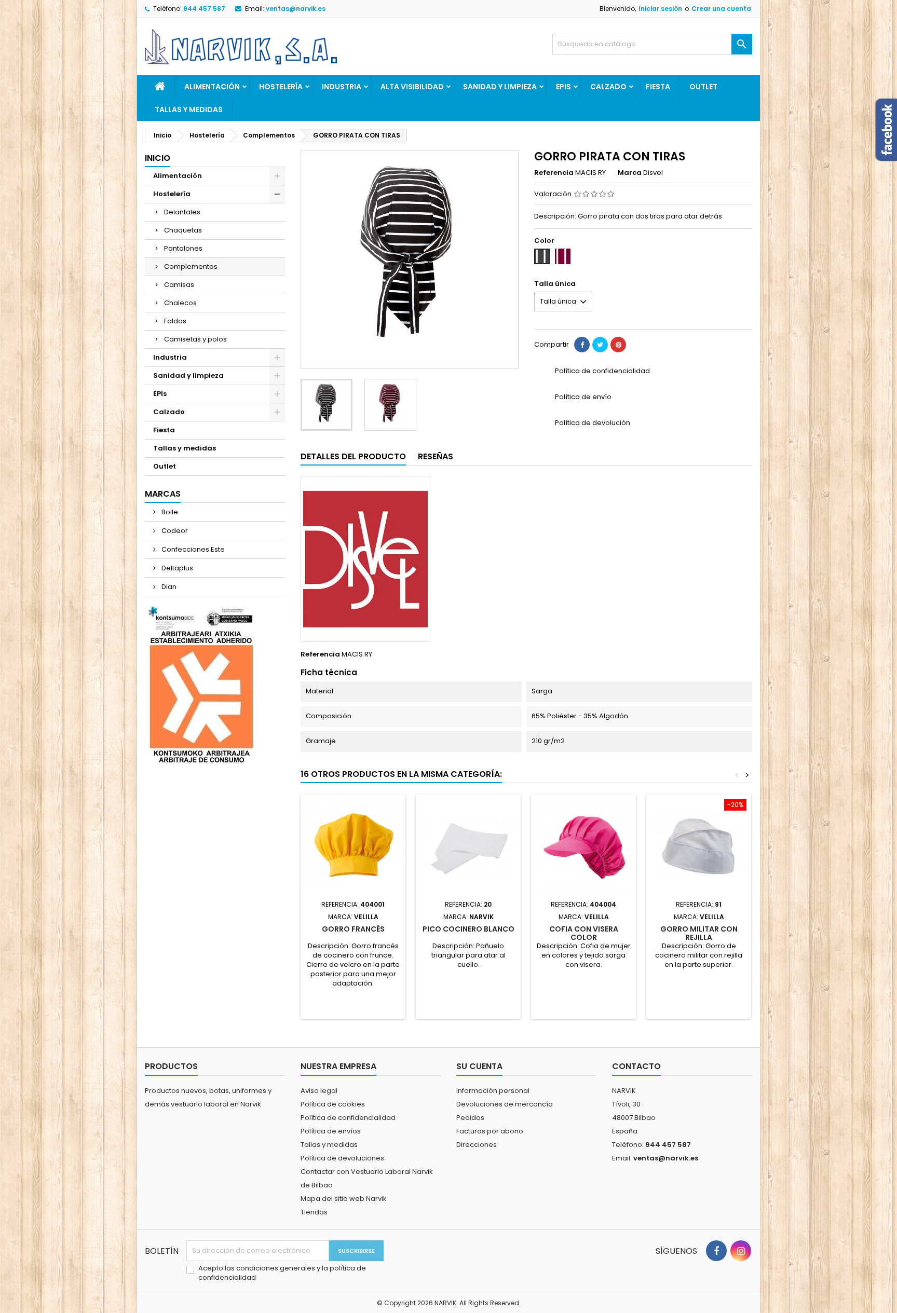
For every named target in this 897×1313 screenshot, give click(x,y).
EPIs (563, 86)
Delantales (182, 212)
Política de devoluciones (342, 1158)
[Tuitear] (600, 344)
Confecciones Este (192, 549)
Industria (341, 86)
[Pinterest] (618, 344)
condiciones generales (276, 1268)
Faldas (175, 321)
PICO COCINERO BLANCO (468, 929)
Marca (630, 172)
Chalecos (180, 303)
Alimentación (212, 86)
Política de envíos (331, 1131)
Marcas (163, 494)
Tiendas (314, 1212)
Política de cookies (333, 1104)
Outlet (703, 86)
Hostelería (281, 86)
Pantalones (183, 248)
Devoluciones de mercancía (504, 1104)
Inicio (157, 158)
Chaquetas (183, 230)
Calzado (608, 86)
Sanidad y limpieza (500, 86)
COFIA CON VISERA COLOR (583, 933)
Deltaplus (176, 568)
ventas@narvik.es (295, 8)
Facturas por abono (489, 1131)
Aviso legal (319, 1091)
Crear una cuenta (721, 8)
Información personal (492, 1091)
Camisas (179, 285)
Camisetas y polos (195, 339)
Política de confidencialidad (348, 1118)
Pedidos (470, 1118)
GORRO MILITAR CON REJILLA (699, 933)
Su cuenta (479, 1066)
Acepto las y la (282, 1273)
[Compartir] (582, 344)
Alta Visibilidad (412, 86)
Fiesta (658, 86)
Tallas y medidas (189, 109)
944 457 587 (204, 8)
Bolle (169, 512)
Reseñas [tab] (435, 456)
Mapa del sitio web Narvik (344, 1198)
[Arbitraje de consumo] (201, 685)
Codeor (174, 531)
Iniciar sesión (660, 8)
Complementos (191, 266)
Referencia (554, 172)
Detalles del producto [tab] (353, 456)
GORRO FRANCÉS (353, 929)
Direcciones (476, 1145)
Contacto (636, 1066)
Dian (168, 587)
